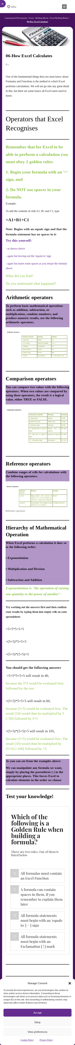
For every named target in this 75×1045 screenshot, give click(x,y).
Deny (38, 1022)
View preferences (37, 1031)
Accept (37, 1012)
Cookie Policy (27, 1040)
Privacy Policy (46, 1040)
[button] (70, 983)
